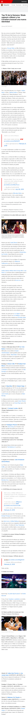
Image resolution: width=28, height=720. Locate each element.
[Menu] (2, 1)
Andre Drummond (19, 459)
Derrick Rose (23, 252)
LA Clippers (17, 313)
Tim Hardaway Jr (11, 447)
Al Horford (4, 369)
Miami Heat (9, 386)
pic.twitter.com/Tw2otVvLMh (12, 505)
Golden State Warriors (13, 673)
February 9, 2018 (9, 510)
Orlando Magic (20, 386)
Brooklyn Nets (4, 480)
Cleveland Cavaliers (13, 408)
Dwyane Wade (10, 48)
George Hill (20, 270)
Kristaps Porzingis (5, 516)
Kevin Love (18, 280)
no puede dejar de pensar (14, 593)
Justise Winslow (22, 401)
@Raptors (19, 502)
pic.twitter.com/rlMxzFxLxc (11, 184)
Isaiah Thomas (13, 242)
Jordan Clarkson (5, 270)
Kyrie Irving (11, 426)
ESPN (7, 1)
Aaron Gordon (4, 393)
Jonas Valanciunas (20, 525)
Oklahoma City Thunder (13, 697)
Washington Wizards (11, 425)
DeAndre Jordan (22, 317)
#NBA (17, 503)
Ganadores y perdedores (14, 599)
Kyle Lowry (6, 521)
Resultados (24, 1)
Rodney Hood (13, 270)
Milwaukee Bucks (17, 193)
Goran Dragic (17, 403)
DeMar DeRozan (15, 521)
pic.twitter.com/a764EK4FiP (12, 141)
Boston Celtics (11, 364)
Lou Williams (16, 315)
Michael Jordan (13, 92)
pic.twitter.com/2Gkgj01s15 (16, 560)
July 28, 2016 (19, 189)
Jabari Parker (14, 354)
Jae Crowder (4, 254)
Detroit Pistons (5, 461)
